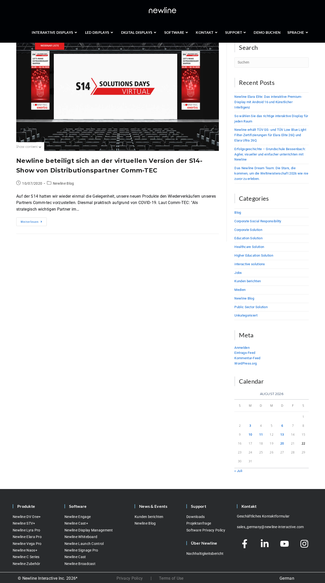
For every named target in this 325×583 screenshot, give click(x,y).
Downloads (195, 517)
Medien (240, 290)
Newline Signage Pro (81, 550)
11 (261, 434)
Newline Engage (77, 517)
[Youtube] (284, 544)
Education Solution (248, 238)
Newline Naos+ (25, 550)
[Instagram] (304, 544)
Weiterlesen (34, 220)
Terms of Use (171, 578)
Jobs (238, 273)
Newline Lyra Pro (26, 530)
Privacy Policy (130, 578)
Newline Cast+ (76, 523)
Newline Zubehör (26, 564)
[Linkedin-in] (264, 544)
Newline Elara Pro (27, 537)
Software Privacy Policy (205, 530)
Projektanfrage (198, 523)
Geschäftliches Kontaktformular (263, 516)
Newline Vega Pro (27, 544)
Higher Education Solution (253, 255)
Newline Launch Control (84, 544)
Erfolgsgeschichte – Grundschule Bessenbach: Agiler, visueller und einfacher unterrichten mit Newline (269, 154)
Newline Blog (63, 183)
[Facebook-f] (245, 544)
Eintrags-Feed (244, 353)
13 (282, 434)
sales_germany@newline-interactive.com (270, 527)
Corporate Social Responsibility (257, 221)
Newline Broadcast (79, 564)
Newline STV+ (24, 523)
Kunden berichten (247, 281)
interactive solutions (249, 264)
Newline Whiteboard (80, 537)
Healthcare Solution (249, 247)
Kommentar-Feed (247, 358)
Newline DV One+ (27, 517)
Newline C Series (26, 557)
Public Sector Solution (251, 307)
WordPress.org (245, 363)
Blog (237, 212)
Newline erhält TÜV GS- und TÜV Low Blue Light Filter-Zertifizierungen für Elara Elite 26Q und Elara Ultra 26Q (270, 135)
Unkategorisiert (245, 315)
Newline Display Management (88, 530)
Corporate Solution (248, 230)
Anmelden (241, 348)
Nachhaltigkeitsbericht (205, 554)
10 (250, 434)
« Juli (238, 471)
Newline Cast (75, 557)
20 (282, 443)
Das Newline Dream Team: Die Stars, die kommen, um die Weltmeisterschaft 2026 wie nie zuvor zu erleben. (271, 173)
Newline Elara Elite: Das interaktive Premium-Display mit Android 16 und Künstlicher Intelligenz (268, 102)
